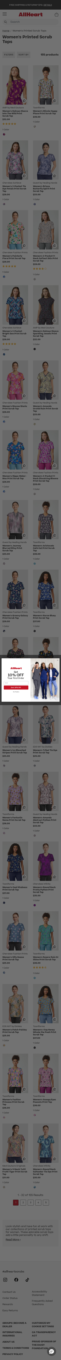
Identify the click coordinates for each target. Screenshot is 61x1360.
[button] (51, 1351)
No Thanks (16, 692)
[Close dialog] (57, 660)
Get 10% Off (16, 687)
